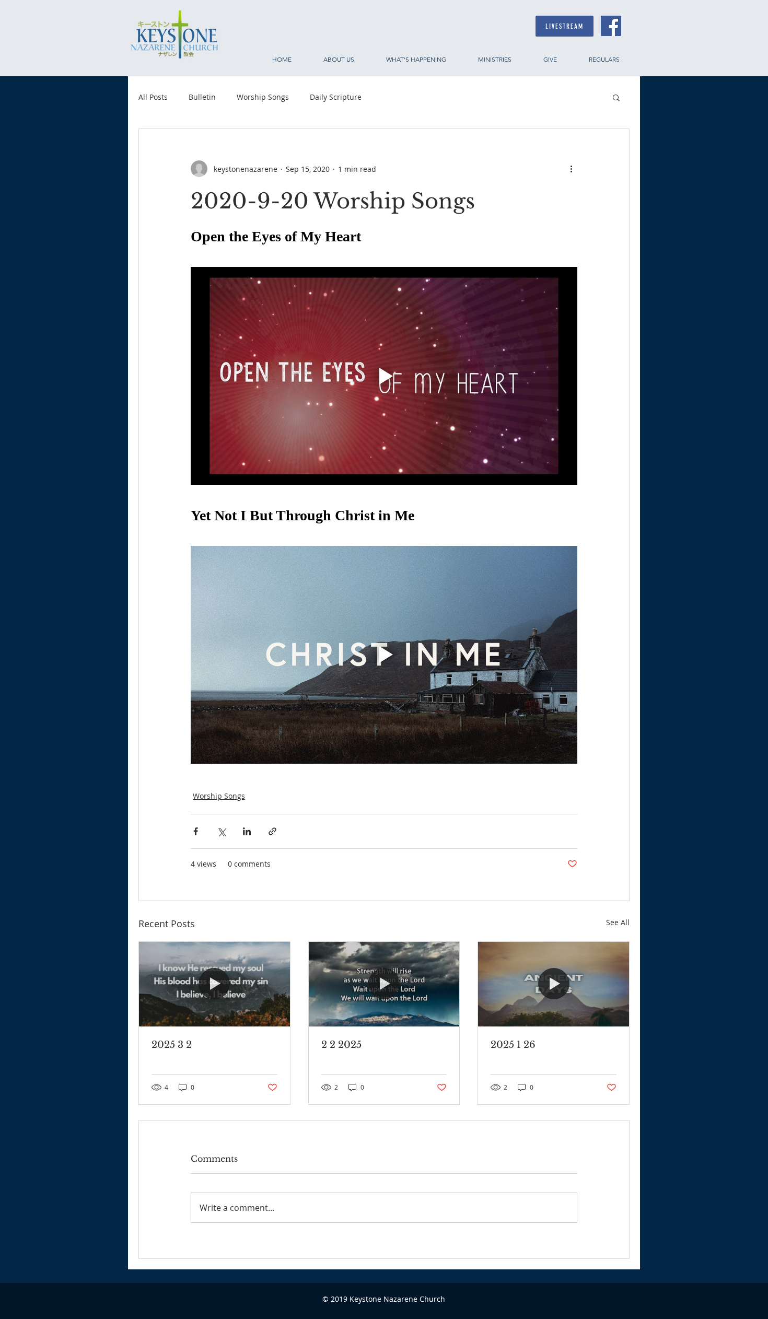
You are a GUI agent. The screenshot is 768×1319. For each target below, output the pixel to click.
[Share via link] (272, 831)
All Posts (153, 97)
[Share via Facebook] (196, 831)
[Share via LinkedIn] (247, 831)
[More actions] (571, 168)
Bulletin (202, 97)
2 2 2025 (341, 1044)
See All (618, 922)
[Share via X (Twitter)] (221, 831)
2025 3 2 (172, 1044)
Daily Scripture (336, 97)
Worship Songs (263, 97)
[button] (616, 97)
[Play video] (384, 375)
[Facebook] (611, 26)
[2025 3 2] (214, 984)
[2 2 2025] (384, 984)
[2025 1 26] (553, 984)
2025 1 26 (513, 1044)
